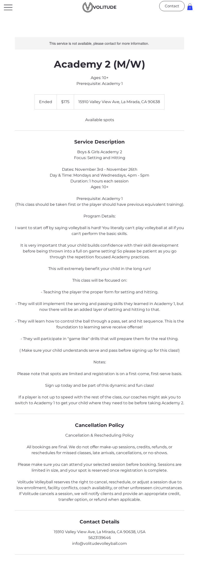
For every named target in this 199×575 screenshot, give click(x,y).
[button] (190, 6)
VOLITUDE (104, 7)
